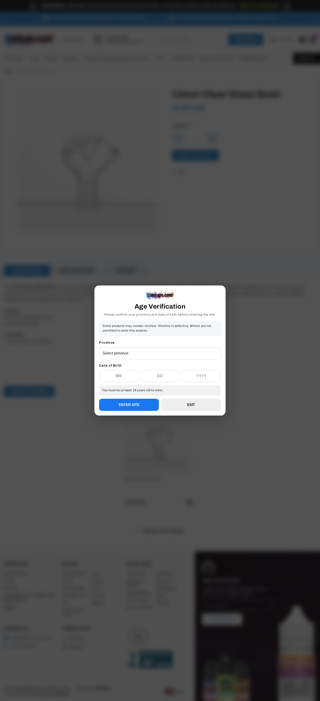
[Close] (221, 309)
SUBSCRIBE (160, 367)
